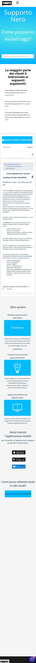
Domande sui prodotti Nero (14, 166)
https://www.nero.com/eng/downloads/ (18, 258)
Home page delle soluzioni (12, 164)
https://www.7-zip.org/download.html (15, 249)
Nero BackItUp (10, 168)
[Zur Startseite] (8, 3)
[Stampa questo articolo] (32, 177)
